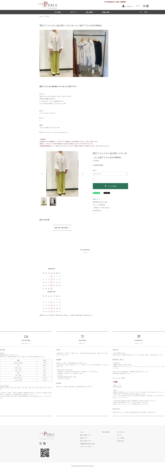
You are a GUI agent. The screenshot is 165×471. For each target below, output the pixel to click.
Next (82, 174)
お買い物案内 (89, 12)
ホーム (41, 16)
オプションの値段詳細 (99, 205)
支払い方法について (85, 441)
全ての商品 (58, 12)
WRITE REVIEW (61, 228)
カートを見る (120, 438)
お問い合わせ (120, 441)
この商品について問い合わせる (101, 207)
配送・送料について (85, 435)
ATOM (107, 432)
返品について (96, 199)
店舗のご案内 (105, 12)
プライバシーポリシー (86, 446)
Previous (42, 174)
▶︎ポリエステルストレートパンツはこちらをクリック (54, 132)
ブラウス (47, 16)
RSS (104, 432)
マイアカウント (129, 6)
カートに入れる (112, 186)
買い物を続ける (97, 210)
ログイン (138, 6)
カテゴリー (73, 12)
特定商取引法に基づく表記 (100, 202)
